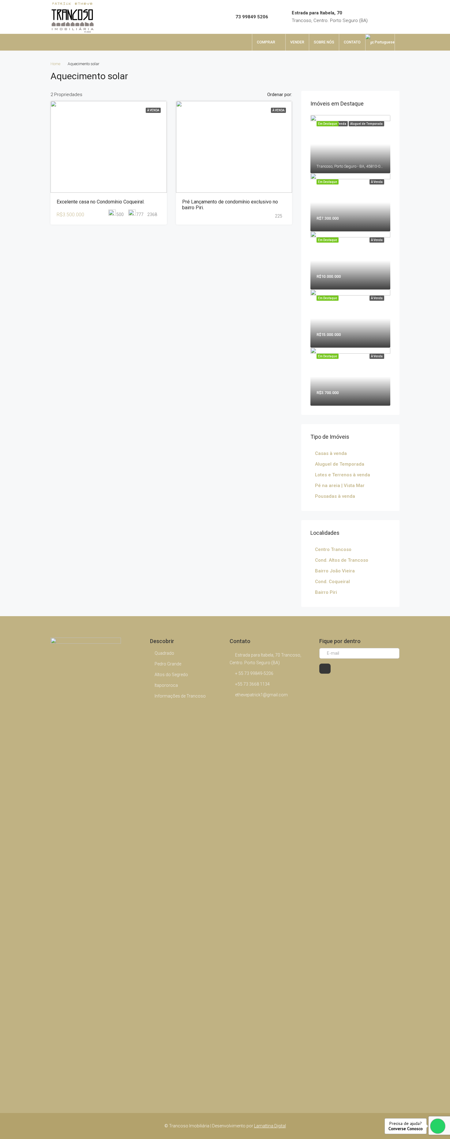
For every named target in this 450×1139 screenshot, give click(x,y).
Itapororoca (166, 685)
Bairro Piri (326, 592)
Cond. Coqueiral (332, 581)
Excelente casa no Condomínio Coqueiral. (100, 202)
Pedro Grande (168, 663)
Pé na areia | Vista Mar (340, 485)
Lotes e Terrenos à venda (342, 475)
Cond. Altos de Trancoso (341, 560)
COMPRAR (266, 42)
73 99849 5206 (251, 17)
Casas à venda (331, 453)
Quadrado (164, 653)
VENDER (297, 42)
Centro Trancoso (333, 549)
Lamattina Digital (270, 1125)
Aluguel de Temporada (339, 464)
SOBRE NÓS (324, 42)
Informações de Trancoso (180, 696)
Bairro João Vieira (335, 571)
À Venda (153, 110)
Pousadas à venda (335, 496)
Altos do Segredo (171, 674)
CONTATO (352, 42)
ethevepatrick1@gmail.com (261, 694)
